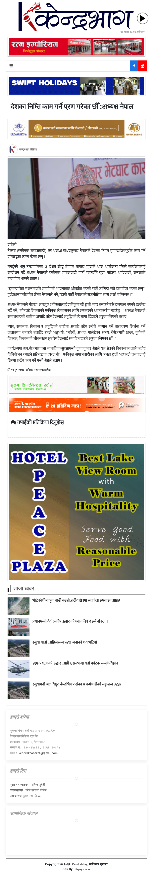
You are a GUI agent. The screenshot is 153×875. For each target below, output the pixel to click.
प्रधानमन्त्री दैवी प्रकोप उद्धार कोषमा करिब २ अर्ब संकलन (70, 621)
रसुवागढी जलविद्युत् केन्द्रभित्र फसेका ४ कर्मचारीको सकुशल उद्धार (76, 684)
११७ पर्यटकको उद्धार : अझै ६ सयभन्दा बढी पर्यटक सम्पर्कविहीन (75, 663)
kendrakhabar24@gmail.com (38, 753)
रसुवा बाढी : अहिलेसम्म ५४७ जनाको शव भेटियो (64, 642)
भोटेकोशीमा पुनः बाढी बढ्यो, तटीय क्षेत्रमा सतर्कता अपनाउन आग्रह (76, 600)
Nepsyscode (82, 869)
